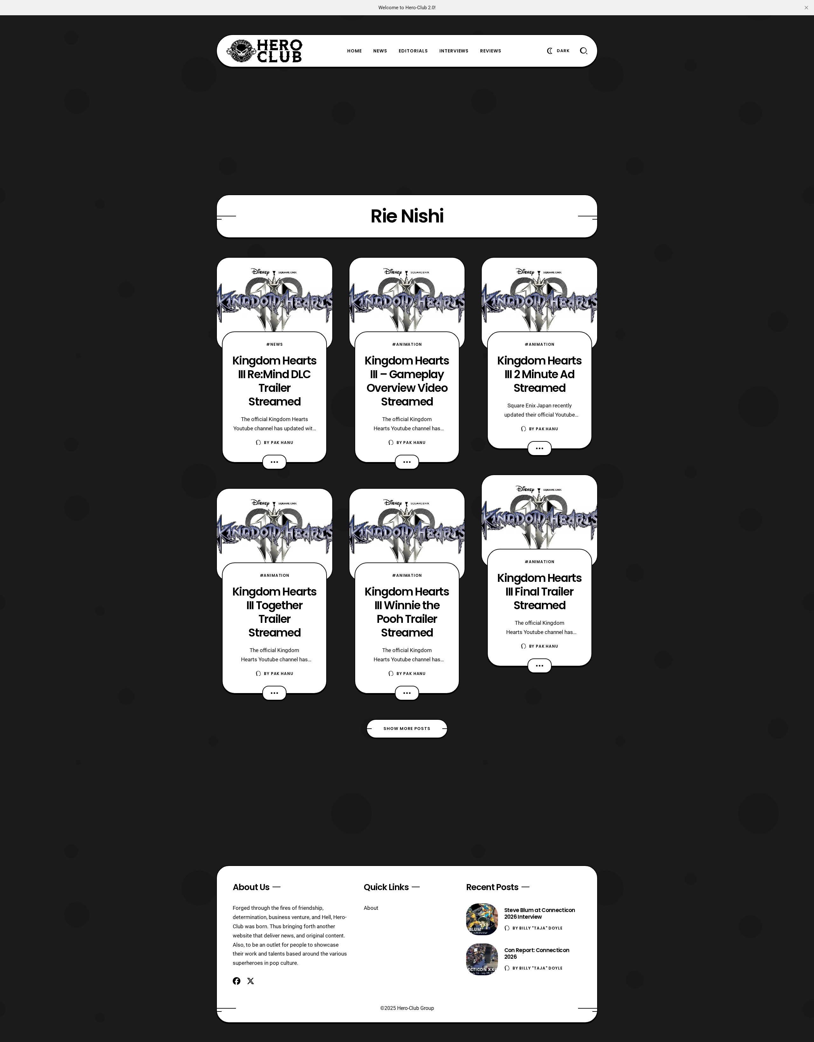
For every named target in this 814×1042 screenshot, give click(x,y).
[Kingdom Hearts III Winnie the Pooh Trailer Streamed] (407, 535)
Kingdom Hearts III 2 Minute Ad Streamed (539, 374)
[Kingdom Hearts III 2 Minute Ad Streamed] (539, 304)
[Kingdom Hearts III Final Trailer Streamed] (539, 521)
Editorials (413, 51)
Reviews (490, 51)
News (380, 51)
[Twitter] (250, 981)
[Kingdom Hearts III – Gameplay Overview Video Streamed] (407, 304)
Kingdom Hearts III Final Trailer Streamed (539, 591)
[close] (806, 8)
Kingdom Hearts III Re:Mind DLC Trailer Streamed (274, 381)
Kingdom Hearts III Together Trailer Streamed (274, 612)
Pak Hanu (282, 442)
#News (274, 344)
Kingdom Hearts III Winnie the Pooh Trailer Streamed (407, 612)
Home (354, 51)
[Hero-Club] (264, 50)
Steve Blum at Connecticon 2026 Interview (539, 913)
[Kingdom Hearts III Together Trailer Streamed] (274, 535)
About (371, 908)
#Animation (274, 575)
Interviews (454, 51)
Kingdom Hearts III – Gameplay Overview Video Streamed (407, 381)
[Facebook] (236, 981)
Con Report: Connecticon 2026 (536, 953)
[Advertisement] (407, 130)
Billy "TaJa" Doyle (540, 928)
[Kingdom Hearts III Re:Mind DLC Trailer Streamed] (274, 304)
